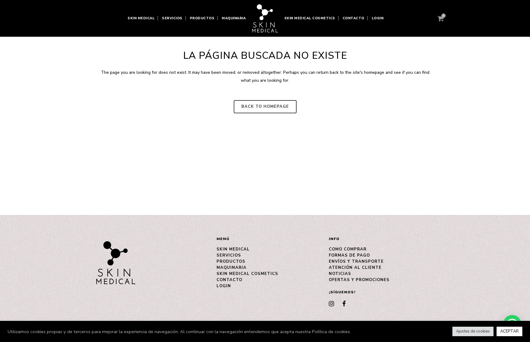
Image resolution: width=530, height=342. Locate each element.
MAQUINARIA (232, 267)
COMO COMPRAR (348, 249)
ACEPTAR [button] (509, 331)
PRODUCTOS (231, 261)
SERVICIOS (229, 255)
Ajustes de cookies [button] (473, 331)
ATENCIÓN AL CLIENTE (355, 267)
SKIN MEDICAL (233, 249)
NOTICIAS (340, 274)
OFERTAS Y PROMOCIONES (359, 280)
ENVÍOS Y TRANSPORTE (356, 261)
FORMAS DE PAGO (349, 255)
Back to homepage (265, 106)
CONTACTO (229, 280)
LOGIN (224, 286)
